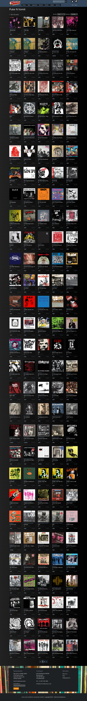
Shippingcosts (66, 678)
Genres (58, 5)
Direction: (67, 14)
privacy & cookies (39, 697)
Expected (34, 5)
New (29, 5)
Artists (46, 5)
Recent (41, 5)
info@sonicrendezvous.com (43, 683)
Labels (52, 5)
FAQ (73, 5)
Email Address (16, 683)
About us (65, 674)
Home (24, 5)
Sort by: (55, 14)
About (76, 5)
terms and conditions (27, 697)
